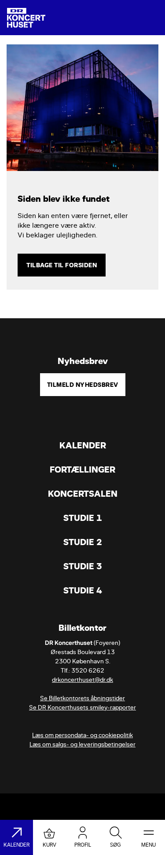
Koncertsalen (82, 493)
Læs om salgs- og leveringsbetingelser (82, 744)
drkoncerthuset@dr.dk (82, 680)
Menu (148, 845)
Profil (82, 845)
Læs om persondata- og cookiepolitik (82, 735)
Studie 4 (82, 590)
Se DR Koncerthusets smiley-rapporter (82, 707)
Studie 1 (82, 518)
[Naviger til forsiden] (26, 18)
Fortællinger (82, 469)
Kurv (49, 845)
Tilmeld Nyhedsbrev (82, 385)
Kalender (82, 445)
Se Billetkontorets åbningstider (82, 698)
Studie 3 (82, 566)
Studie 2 (82, 542)
